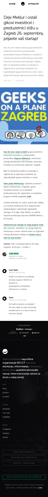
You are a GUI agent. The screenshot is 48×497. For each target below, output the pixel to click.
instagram (7, 429)
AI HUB (12, 4)
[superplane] (25, 333)
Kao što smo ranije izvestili (15, 152)
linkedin (6, 433)
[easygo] (28, 329)
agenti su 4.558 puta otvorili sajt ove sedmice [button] (24, 477)
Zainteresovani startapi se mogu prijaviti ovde (23, 225)
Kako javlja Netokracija (14, 183)
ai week (6, 397)
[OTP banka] (35, 333)
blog (4, 389)
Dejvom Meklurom (22, 158)
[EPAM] (24, 336)
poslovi (6, 393)
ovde (29, 196)
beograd (6, 409)
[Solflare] (19, 329)
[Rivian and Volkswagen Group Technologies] (13, 333)
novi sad (6, 413)
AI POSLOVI (33, 4)
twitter (5, 437)
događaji (6, 417)
